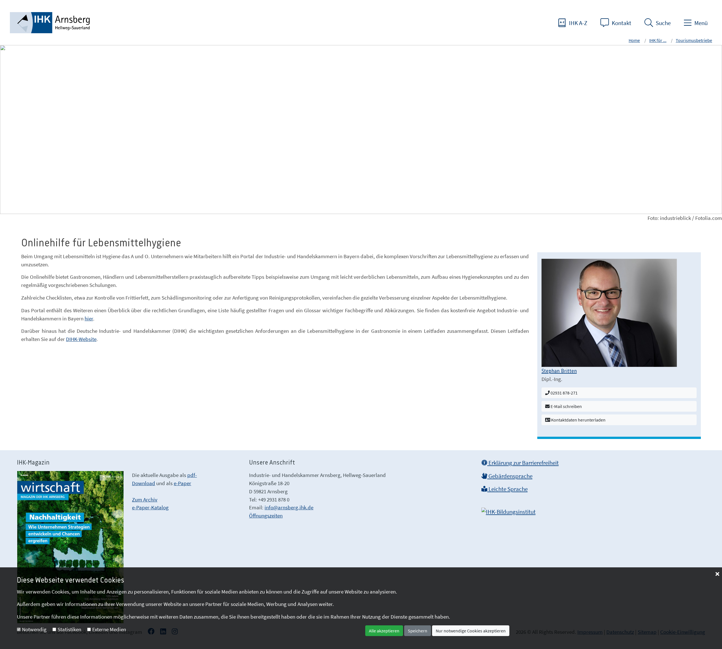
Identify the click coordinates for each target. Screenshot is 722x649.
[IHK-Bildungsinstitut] (508, 510)
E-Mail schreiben (566, 406)
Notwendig (34, 629)
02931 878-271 (564, 393)
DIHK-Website (81, 339)
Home (634, 40)
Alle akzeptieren (384, 631)
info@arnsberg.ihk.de (289, 507)
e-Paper (182, 483)
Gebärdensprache (509, 476)
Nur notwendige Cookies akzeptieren (471, 631)
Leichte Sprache (507, 489)
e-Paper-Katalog (150, 507)
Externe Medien (109, 629)
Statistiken (69, 629)
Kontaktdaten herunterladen (578, 420)
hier (89, 318)
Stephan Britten (559, 371)
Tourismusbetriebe (694, 40)
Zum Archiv (144, 499)
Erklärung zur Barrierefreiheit (523, 463)
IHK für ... (657, 40)
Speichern (417, 631)
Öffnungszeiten (266, 515)
